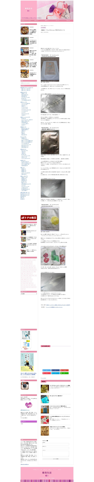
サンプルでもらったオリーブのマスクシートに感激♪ (60, 385)
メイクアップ (23, 108)
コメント (43, 450)
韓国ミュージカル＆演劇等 (26, 140)
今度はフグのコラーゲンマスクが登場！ (57, 426)
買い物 (22, 118)
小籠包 (22, 151)
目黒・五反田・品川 (32, 285)
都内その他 (28, 287)
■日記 (22, 197)
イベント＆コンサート (25, 144)
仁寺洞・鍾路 (30, 261)
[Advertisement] (56, 41)
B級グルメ (23, 182)
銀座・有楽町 (29, 275)
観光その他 (23, 134)
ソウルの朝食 (33, 259)
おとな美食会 (23, 271)
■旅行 (22, 167)
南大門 (31, 263)
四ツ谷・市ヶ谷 (29, 279)
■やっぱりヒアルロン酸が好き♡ (56, 395)
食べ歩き (23, 98)
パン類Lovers (23, 187)
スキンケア (23, 104)
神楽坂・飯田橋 (23, 279)
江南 (27, 269)
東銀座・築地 (34, 275)
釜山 (22, 132)
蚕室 (33, 269)
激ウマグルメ (23, 150)
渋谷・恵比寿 (23, 283)
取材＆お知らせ (24, 145)
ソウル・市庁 (23, 265)
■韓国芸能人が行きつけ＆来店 (26, 20)
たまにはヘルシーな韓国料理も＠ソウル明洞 (33, 74)
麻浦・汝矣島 (23, 267)
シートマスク (44, 378)
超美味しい (23, 93)
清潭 (30, 269)
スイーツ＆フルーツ (24, 155)
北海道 (32, 287)
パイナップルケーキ (24, 158)
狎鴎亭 (25, 269)
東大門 (25, 261)
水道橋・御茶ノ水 (29, 273)
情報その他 (23, 174)
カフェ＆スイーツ (24, 97)
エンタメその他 (24, 139)
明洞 (28, 263)
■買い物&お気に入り (24, 195)
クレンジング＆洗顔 (24, 103)
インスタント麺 (24, 123)
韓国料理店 (23, 180)
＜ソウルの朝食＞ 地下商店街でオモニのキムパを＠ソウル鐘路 (31, 245)
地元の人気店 (23, 94)
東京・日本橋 (23, 275)
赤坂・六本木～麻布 (24, 285)
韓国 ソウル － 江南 (24, 90)
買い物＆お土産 (24, 161)
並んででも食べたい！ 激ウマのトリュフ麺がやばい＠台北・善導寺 (31, 225)
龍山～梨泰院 (29, 267)
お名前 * (43, 442)
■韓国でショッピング (24, 117)
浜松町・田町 (29, 277)
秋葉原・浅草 (23, 273)
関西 (22, 289)
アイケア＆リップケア (25, 109)
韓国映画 (23, 138)
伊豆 (35, 287)
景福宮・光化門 (23, 263)
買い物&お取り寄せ (24, 189)
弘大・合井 (33, 265)
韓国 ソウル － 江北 (24, 88)
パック (22, 112)
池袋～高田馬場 (23, 281)
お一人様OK (28, 259)
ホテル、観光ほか (24, 164)
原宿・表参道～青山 (30, 283)
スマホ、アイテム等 (24, 172)
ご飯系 (22, 153)
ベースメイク (23, 107)
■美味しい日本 (23, 176)
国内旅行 (23, 171)
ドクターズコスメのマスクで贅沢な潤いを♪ (58, 406)
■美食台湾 (68, 20)
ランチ (22, 185)
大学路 (22, 261)
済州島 (22, 133)
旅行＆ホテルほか (24, 128)
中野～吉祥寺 (23, 287)
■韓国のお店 (36, 20)
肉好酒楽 (23, 178)
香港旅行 (23, 170)
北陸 (24, 289)
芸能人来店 (28, 271)
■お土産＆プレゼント (24, 193)
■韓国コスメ (47, 20)
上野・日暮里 (33, 271)
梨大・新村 (28, 265)
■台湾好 (22, 160)
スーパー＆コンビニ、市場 (26, 119)
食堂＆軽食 (23, 96)
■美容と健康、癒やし (24, 192)
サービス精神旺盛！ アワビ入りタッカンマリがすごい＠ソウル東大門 (31, 238)
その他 (22, 115)
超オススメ (23, 259)
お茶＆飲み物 (23, 122)
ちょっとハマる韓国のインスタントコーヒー (54, 307)
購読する (24, 421)
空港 (35, 269)
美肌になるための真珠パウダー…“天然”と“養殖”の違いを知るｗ (33, 53)
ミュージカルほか (24, 143)
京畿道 (22, 130)
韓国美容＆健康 (24, 129)
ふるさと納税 (23, 190)
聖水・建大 (34, 267)
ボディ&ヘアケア (24, 113)
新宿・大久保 (29, 281)
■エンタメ (57, 20)
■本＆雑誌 (22, 196)
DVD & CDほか (24, 147)
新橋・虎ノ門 (23, 277)
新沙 (22, 269)
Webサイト (44, 446)
